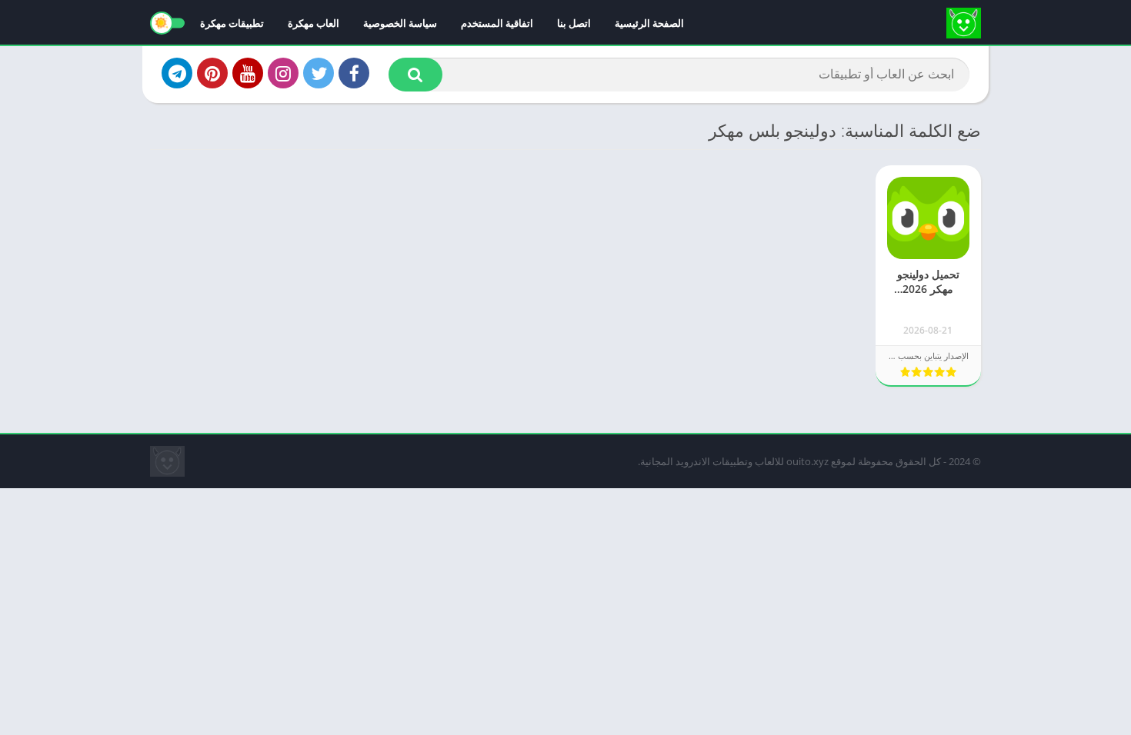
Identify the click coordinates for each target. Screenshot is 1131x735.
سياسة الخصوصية (400, 23)
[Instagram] (283, 73)
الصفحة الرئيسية (649, 23)
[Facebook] (354, 73)
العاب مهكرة (313, 23)
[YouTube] (247, 73)
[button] (415, 74)
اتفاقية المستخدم (497, 23)
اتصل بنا (574, 23)
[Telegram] (177, 73)
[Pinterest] (212, 73)
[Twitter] (318, 73)
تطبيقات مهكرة (232, 23)
